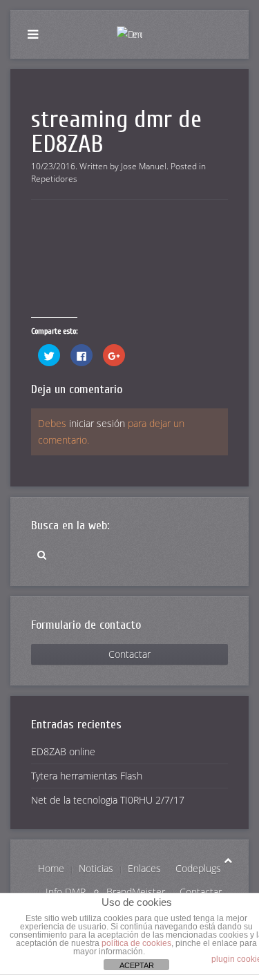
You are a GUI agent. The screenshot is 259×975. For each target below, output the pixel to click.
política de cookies (136, 943)
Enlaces (144, 868)
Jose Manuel (143, 166)
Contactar (129, 654)
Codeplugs (198, 868)
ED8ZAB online (63, 751)
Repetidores (54, 178)
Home (51, 868)
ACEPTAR (136, 965)
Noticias (96, 868)
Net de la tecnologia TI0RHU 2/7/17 (107, 799)
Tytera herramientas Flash (86, 775)
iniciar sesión (97, 423)
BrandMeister (135, 891)
